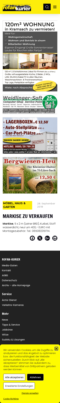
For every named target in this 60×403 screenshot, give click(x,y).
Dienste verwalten (30, 393)
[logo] (17, 7)
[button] (56, 348)
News (5, 319)
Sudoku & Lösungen (13, 339)
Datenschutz (9, 280)
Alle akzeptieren (14, 377)
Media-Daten (10, 265)
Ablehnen (35, 377)
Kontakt (6, 270)
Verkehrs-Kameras (13, 305)
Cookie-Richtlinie (11, 398)
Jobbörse (7, 329)
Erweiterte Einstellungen (19, 385)
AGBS (5, 275)
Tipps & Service (11, 324)
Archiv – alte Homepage (16, 285)
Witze (5, 334)
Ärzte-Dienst (9, 300)
